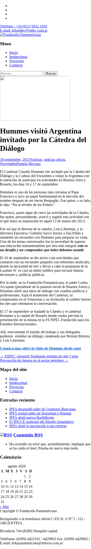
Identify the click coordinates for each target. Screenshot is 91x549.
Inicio (13, 53)
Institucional (18, 57)
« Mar (4, 507)
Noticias (36, 159)
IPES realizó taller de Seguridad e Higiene (40, 413)
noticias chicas (54, 159)
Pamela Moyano (29, 164)
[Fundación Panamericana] (20, 35)
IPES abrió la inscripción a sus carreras (37, 426)
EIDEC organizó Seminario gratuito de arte (34, 356)
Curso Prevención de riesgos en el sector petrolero (39, 358)
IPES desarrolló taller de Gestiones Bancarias (42, 409)
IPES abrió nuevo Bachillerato (31, 417)
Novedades (8, 164)
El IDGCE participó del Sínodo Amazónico (41, 422)
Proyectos (16, 61)
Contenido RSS (28, 434)
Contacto (16, 65)
